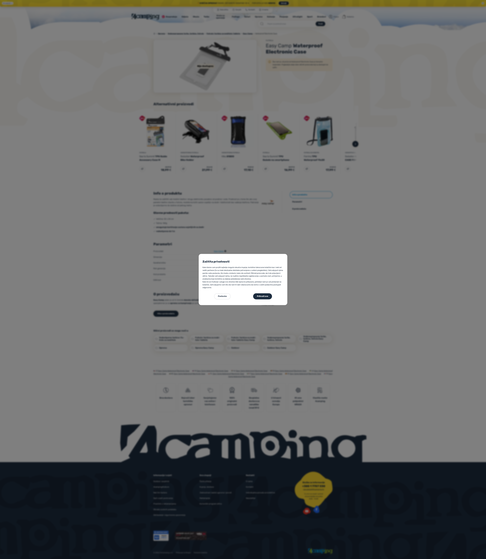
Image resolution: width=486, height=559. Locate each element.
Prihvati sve (262, 296)
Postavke (222, 296)
